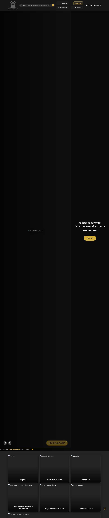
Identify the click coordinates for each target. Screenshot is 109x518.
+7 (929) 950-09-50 (94, 5)
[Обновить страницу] (105, 509)
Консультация (62, 7)
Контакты (78, 7)
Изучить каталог (57, 443)
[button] (78, 3)
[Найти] (53, 5)
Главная (64, 3)
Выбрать (89, 238)
